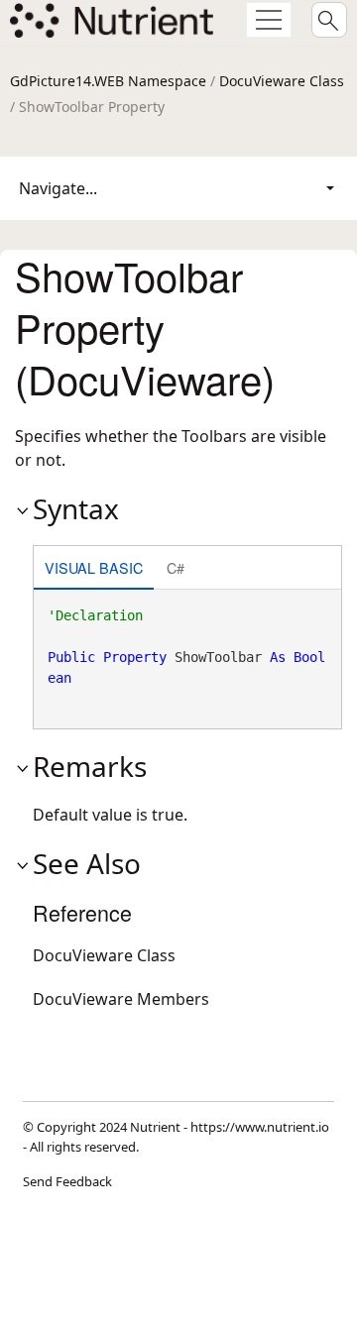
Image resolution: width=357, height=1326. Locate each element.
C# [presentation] (175, 567)
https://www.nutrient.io (259, 1127)
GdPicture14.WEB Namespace (108, 80)
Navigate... (58, 188)
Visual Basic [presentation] (94, 567)
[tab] (94, 569)
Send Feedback (67, 1181)
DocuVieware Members (121, 999)
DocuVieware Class (281, 80)
